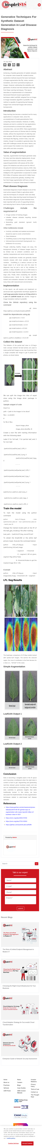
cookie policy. (11, 1138)
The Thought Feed (35, 1096)
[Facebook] (13, 64)
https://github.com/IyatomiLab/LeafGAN (19, 824)
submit (20, 908)
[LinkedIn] (4, 64)
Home (5, 1079)
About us (6, 1082)
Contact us (34, 1092)
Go (36, 864)
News (19, 1079)
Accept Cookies (27, 1143)
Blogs (19, 1085)
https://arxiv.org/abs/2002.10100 (16, 818)
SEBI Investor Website (21, 1092)
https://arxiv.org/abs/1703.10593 (16, 821)
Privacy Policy (33, 1085)
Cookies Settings (13, 1143)
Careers (19, 1082)
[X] (9, 64)
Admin (14, 837)
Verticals (6, 1088)
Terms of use (35, 1089)
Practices (6, 1085)
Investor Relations (34, 1080)
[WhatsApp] (18, 64)
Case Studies (21, 1088)
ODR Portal (7, 1091)
